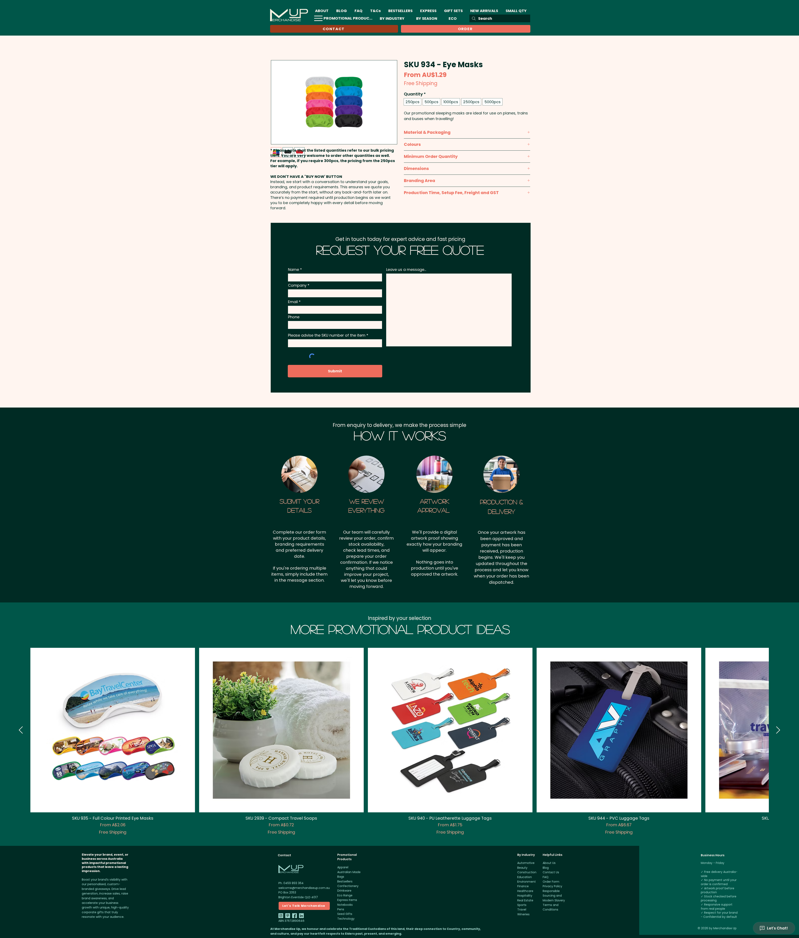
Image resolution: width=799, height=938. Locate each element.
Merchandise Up (725, 933)
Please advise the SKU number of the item (326, 340)
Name (293, 274)
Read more (412, 124)
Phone (293, 322)
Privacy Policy (552, 891)
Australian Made (349, 877)
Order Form (551, 887)
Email (293, 307)
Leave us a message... (406, 274)
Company (297, 290)
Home (276, 53)
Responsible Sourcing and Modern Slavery (554, 900)
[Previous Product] (21, 735)
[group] (399, 746)
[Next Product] (778, 735)
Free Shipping (420, 84)
